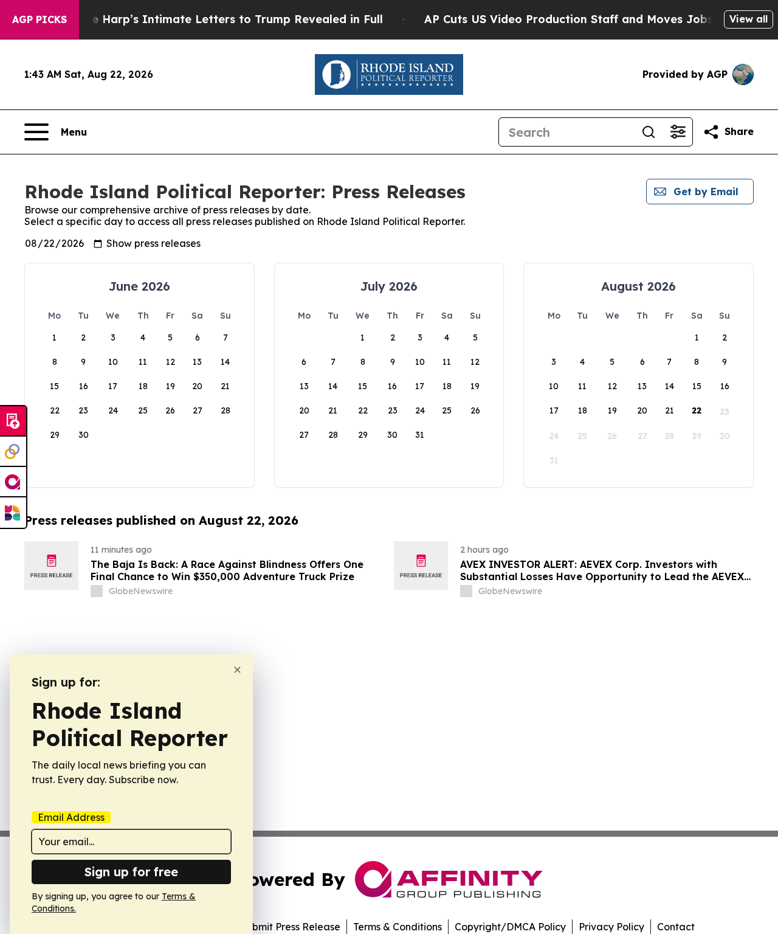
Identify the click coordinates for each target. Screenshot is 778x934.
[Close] (237, 670)
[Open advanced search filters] (677, 132)
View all (748, 19)
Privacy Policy (611, 927)
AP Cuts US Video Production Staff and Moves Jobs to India (593, 19)
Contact (676, 927)
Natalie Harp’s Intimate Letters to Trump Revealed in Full (220, 19)
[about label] (97, 591)
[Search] (648, 132)
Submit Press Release (290, 927)
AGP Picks (39, 19)
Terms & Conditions (397, 927)
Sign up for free (131, 871)
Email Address (71, 817)
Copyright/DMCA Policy (510, 927)
